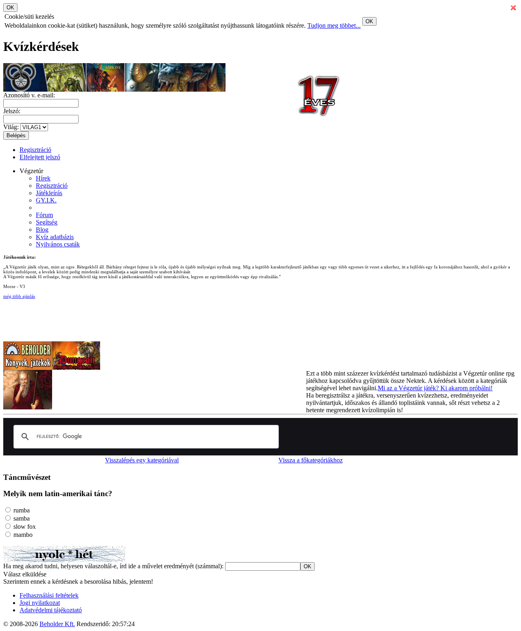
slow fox (24, 526)
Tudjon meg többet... (334, 25)
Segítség (46, 222)
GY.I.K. (46, 200)
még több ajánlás (19, 296)
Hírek (43, 178)
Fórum (44, 214)
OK (369, 21)
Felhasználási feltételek (49, 595)
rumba (21, 510)
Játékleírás (49, 192)
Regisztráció (35, 149)
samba (21, 518)
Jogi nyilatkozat (40, 602)
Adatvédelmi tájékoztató (51, 610)
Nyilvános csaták (58, 244)
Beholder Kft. (57, 623)
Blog (42, 229)
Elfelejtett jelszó (40, 157)
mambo (22, 534)
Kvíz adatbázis (55, 236)
